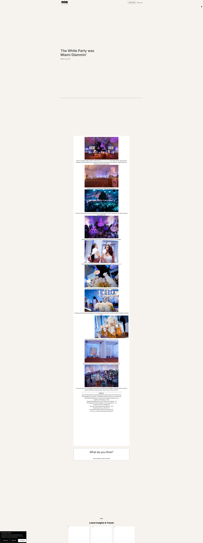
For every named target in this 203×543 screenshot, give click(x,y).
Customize (5, 540)
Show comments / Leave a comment (101, 458)
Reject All (14, 540)
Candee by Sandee (112, 339)
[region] (13, 537)
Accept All (22, 540)
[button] (201, 6)
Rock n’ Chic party (105, 160)
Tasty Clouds (117, 264)
